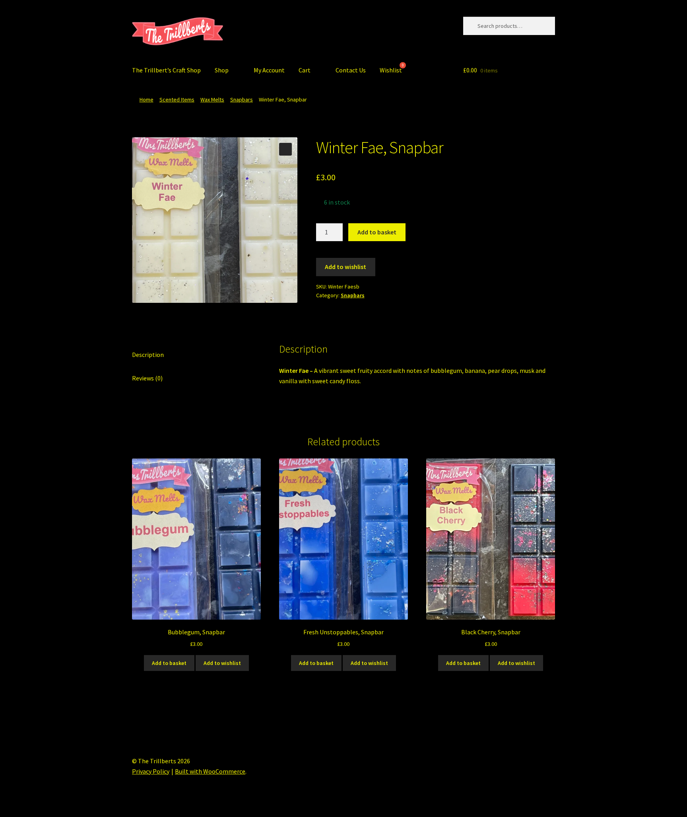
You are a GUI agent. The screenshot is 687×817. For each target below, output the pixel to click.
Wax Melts (212, 99)
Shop (222, 70)
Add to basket (376, 232)
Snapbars (241, 99)
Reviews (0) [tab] (147, 378)
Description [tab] (148, 355)
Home (146, 99)
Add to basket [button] (169, 663)
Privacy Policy (150, 771)
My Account (269, 70)
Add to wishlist (345, 267)
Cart (305, 70)
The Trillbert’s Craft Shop (166, 70)
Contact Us (351, 70)
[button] (285, 149)
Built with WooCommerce (210, 771)
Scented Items (176, 99)
